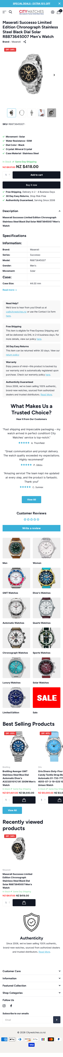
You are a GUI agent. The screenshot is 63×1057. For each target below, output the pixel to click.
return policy (12, 354)
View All (31, 499)
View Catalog (4, 12)
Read (8, 289)
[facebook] (11, 1005)
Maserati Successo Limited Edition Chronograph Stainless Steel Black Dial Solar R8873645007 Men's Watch (17, 881)
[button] (54, 75)
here (8, 315)
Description (10, 211)
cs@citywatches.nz (16, 311)
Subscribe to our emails (16, 1013)
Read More (46, 394)
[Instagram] (4, 1005)
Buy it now (31, 185)
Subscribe (56, 1019)
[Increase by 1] (10, 172)
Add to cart (37, 174)
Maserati (16, 41)
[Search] (10, 12)
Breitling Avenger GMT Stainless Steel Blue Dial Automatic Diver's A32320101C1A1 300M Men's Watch (19, 778)
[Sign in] (52, 12)
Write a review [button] (31, 528)
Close (59, 3)
